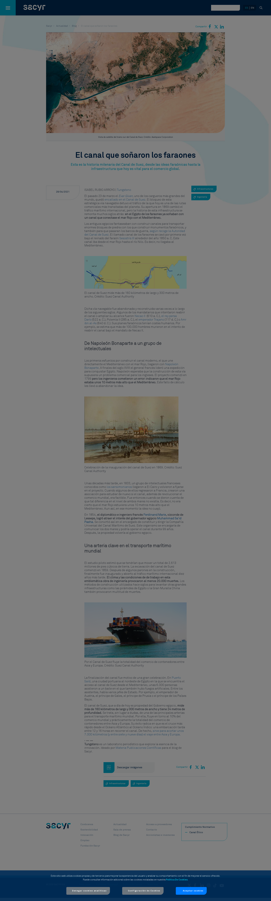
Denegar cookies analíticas (89, 891)
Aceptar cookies (193, 891)
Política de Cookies (177, 880)
